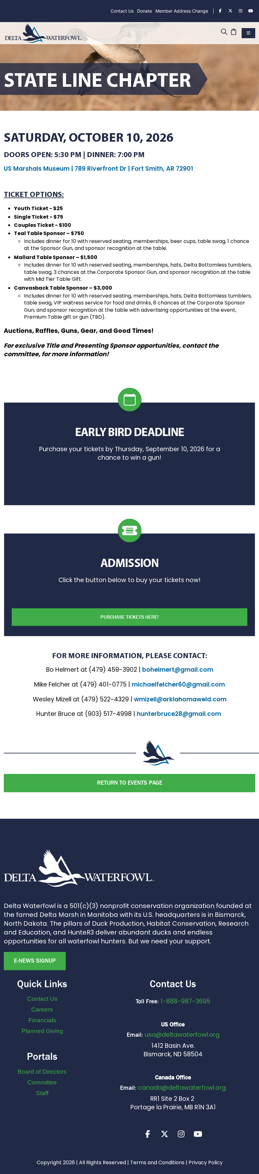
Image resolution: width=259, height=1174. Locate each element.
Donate (144, 11)
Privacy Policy (206, 1162)
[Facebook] (220, 11)
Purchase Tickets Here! (129, 617)
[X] (164, 1134)
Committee (42, 1082)
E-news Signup (35, 961)
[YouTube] (250, 11)
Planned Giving (42, 1031)
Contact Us (122, 11)
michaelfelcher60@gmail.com (178, 684)
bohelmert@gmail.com (177, 669)
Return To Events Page (129, 783)
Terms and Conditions (157, 1162)
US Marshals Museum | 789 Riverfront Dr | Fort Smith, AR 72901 (98, 168)
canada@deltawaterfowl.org (182, 1087)
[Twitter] (230, 11)
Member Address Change (181, 11)
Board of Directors (42, 1071)
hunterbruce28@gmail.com (179, 714)
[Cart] (234, 32)
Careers (42, 1009)
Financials (42, 1020)
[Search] (224, 32)
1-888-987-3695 (185, 1001)
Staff (42, 1093)
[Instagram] (240, 11)
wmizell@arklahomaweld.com (180, 699)
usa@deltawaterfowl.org (182, 1034)
